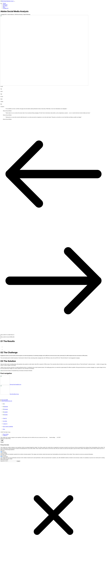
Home (4, 3)
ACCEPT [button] (59, 437)
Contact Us (5, 8)
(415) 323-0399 (5, 399)
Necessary (4, 452)
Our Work (5, 5)
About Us (5, 4)
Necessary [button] (2, 450)
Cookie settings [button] (52, 437)
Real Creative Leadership (8, 426)
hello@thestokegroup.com (7, 400)
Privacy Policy (6, 434)
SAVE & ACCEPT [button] (4, 459)
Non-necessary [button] (3, 455)
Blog (4, 7)
